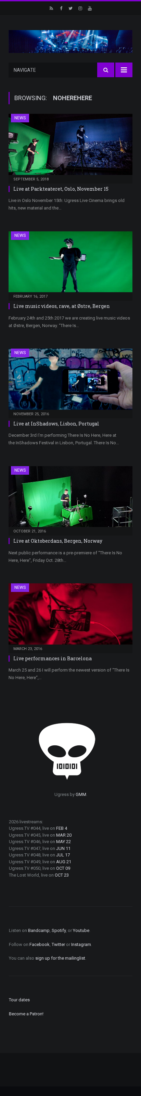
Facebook (39, 944)
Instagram (81, 944)
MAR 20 (64, 835)
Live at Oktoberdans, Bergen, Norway (57, 541)
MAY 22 (63, 841)
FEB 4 (61, 828)
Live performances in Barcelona (52, 658)
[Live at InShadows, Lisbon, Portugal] (70, 381)
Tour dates (19, 999)
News (20, 118)
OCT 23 (62, 875)
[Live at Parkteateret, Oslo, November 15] (70, 146)
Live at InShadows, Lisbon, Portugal (56, 423)
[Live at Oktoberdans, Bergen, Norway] (70, 498)
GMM (81, 794)
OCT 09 (63, 868)
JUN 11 (63, 848)
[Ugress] (70, 40)
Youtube (81, 930)
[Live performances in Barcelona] (70, 616)
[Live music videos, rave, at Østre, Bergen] (70, 264)
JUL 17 (63, 854)
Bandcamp (39, 930)
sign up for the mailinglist (60, 958)
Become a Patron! (26, 1013)
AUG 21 (63, 861)
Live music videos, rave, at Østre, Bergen (61, 306)
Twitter (58, 944)
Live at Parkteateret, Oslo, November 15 (60, 189)
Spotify (59, 930)
